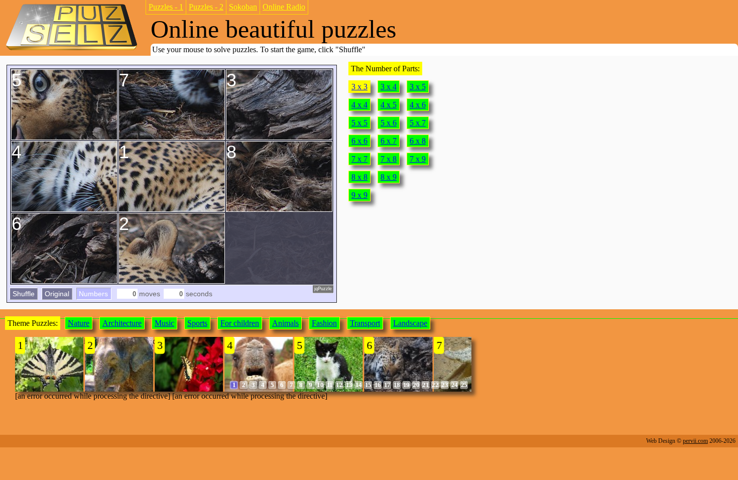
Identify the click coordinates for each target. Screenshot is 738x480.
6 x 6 (359, 141)
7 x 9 (418, 159)
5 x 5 (359, 122)
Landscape (410, 323)
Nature (78, 323)
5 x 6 (389, 122)
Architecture (122, 323)
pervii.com (695, 440)
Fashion (324, 323)
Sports (197, 323)
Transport (365, 323)
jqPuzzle (323, 288)
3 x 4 (389, 86)
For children (239, 323)
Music (164, 323)
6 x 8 (418, 141)
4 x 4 (359, 104)
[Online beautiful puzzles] (71, 49)
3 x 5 (418, 86)
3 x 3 (359, 86)
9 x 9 (359, 195)
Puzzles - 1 (166, 7)
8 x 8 (359, 177)
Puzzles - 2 (206, 7)
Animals (285, 323)
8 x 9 (389, 177)
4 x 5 (389, 104)
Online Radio (284, 7)
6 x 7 (389, 141)
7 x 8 (389, 159)
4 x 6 (418, 104)
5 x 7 (418, 122)
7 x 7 (359, 159)
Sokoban (243, 7)
